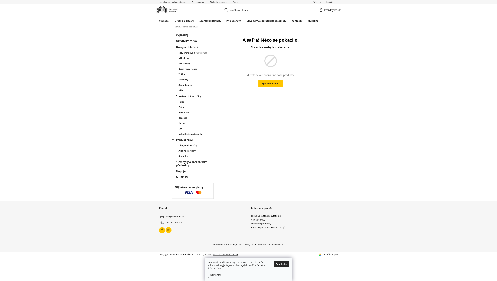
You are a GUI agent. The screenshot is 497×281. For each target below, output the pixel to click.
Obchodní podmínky (218, 2)
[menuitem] (164, 20)
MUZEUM (182, 177)
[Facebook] (162, 230)
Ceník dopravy (198, 2)
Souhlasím (281, 264)
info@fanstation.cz (175, 216)
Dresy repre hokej (188, 69)
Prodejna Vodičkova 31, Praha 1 (228, 244)
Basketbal (184, 112)
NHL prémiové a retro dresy (193, 52)
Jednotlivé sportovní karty (192, 134)
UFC (181, 128)
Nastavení (215, 274)
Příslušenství (184, 140)
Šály (181, 90)
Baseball (183, 117)
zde (220, 268)
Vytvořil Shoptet (330, 254)
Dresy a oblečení (187, 47)
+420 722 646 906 (174, 222)
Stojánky (183, 156)
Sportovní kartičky (188, 96)
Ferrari (182, 123)
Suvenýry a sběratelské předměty (191, 163)
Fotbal (182, 107)
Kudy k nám (250, 244)
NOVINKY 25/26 (186, 41)
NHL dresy (184, 58)
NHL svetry (184, 63)
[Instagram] (169, 230)
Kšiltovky (183, 79)
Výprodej (182, 35)
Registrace (330, 2)
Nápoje (181, 171)
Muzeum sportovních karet (271, 244)
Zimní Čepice (185, 85)
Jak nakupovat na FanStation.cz (172, 2)
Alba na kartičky (187, 150)
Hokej (182, 101)
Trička (182, 74)
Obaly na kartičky (188, 145)
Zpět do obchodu (270, 83)
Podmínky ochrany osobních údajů (268, 227)
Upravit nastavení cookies (225, 254)
